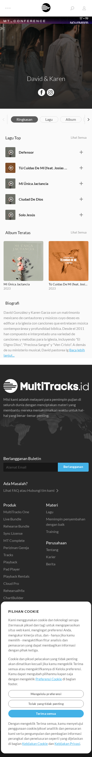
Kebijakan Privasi (67, 744)
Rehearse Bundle (16, 526)
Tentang (52, 549)
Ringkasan (24, 119)
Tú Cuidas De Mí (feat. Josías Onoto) (43, 168)
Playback (10, 562)
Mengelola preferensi (46, 694)
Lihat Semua (79, 137)
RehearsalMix (14, 590)
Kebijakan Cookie (35, 744)
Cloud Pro (11, 583)
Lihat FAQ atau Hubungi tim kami (29, 490)
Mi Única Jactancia (33, 183)
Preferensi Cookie (49, 679)
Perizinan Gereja (16, 547)
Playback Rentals (16, 576)
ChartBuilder (13, 598)
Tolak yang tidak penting (46, 704)
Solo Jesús (27, 215)
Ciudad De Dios (31, 199)
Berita (50, 564)
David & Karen (46, 78)
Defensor (26, 152)
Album (71, 119)
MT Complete (14, 540)
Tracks (8, 555)
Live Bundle (12, 519)
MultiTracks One (16, 512)
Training (52, 531)
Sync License (13, 533)
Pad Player (11, 569)
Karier (51, 557)
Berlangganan (73, 467)
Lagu (49, 119)
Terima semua (46, 713)
